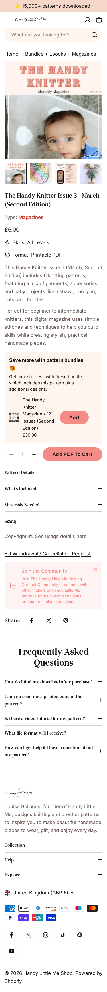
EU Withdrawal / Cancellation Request (48, 554)
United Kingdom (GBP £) (40, 893)
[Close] (95, 569)
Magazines (31, 217)
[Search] (94, 34)
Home (11, 54)
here (81, 536)
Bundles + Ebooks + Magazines (60, 54)
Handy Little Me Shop (47, 973)
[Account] (87, 20)
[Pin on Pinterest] (66, 620)
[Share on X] (49, 620)
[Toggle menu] (8, 20)
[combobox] (53, 35)
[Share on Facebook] (32, 620)
